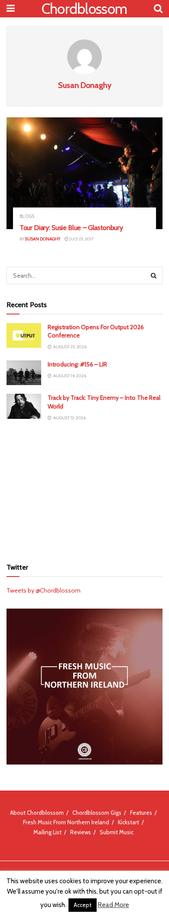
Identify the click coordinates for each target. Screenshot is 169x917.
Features (141, 812)
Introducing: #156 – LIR (77, 364)
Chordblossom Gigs (96, 812)
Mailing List (47, 832)
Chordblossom (84, 8)
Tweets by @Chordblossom (43, 590)
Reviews (80, 832)
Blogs (27, 216)
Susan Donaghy (42, 239)
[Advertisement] (85, 490)
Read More (113, 905)
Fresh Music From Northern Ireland (66, 822)
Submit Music (116, 832)
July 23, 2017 (81, 239)
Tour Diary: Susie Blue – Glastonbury (71, 228)
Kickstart (128, 822)
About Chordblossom (37, 812)
